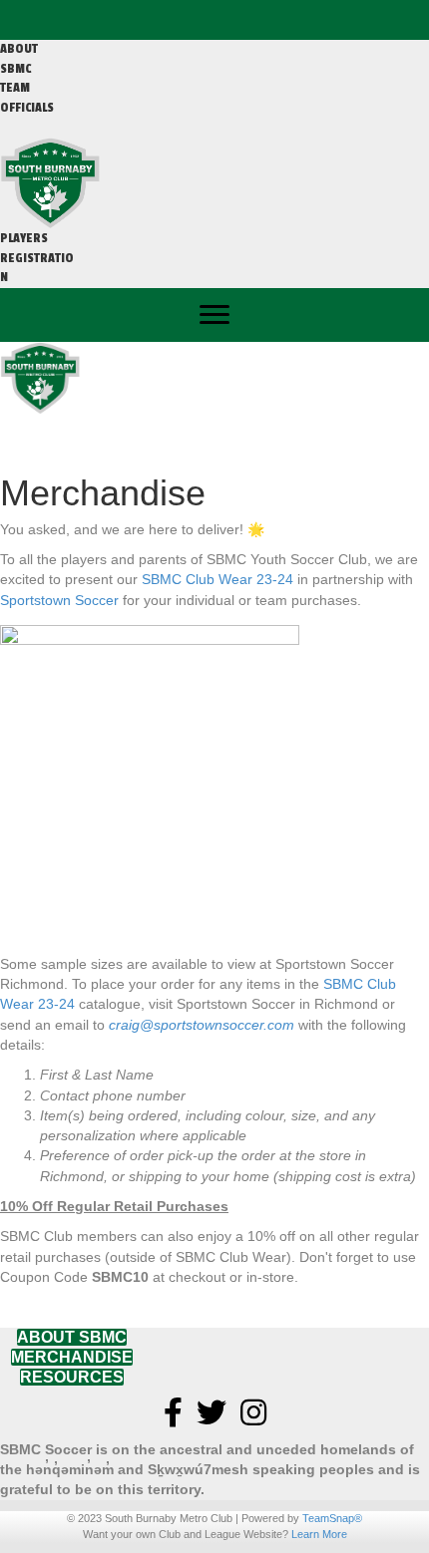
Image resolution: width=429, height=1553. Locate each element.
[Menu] (214, 315)
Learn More (319, 1534)
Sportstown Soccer (59, 600)
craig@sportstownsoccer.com (201, 1025)
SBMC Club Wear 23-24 (217, 579)
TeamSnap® (332, 1518)
